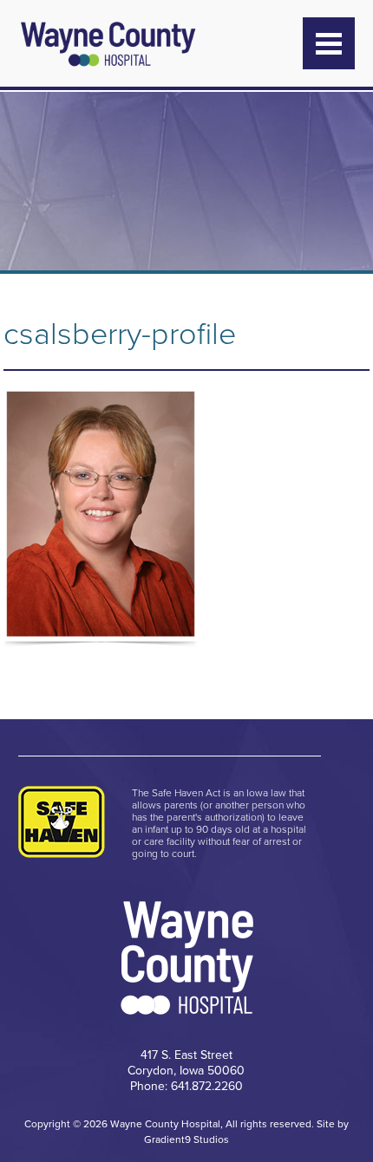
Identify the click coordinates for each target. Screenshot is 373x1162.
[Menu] (329, 43)
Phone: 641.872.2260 (186, 1086)
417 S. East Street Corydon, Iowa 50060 (186, 1063)
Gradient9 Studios (186, 1139)
